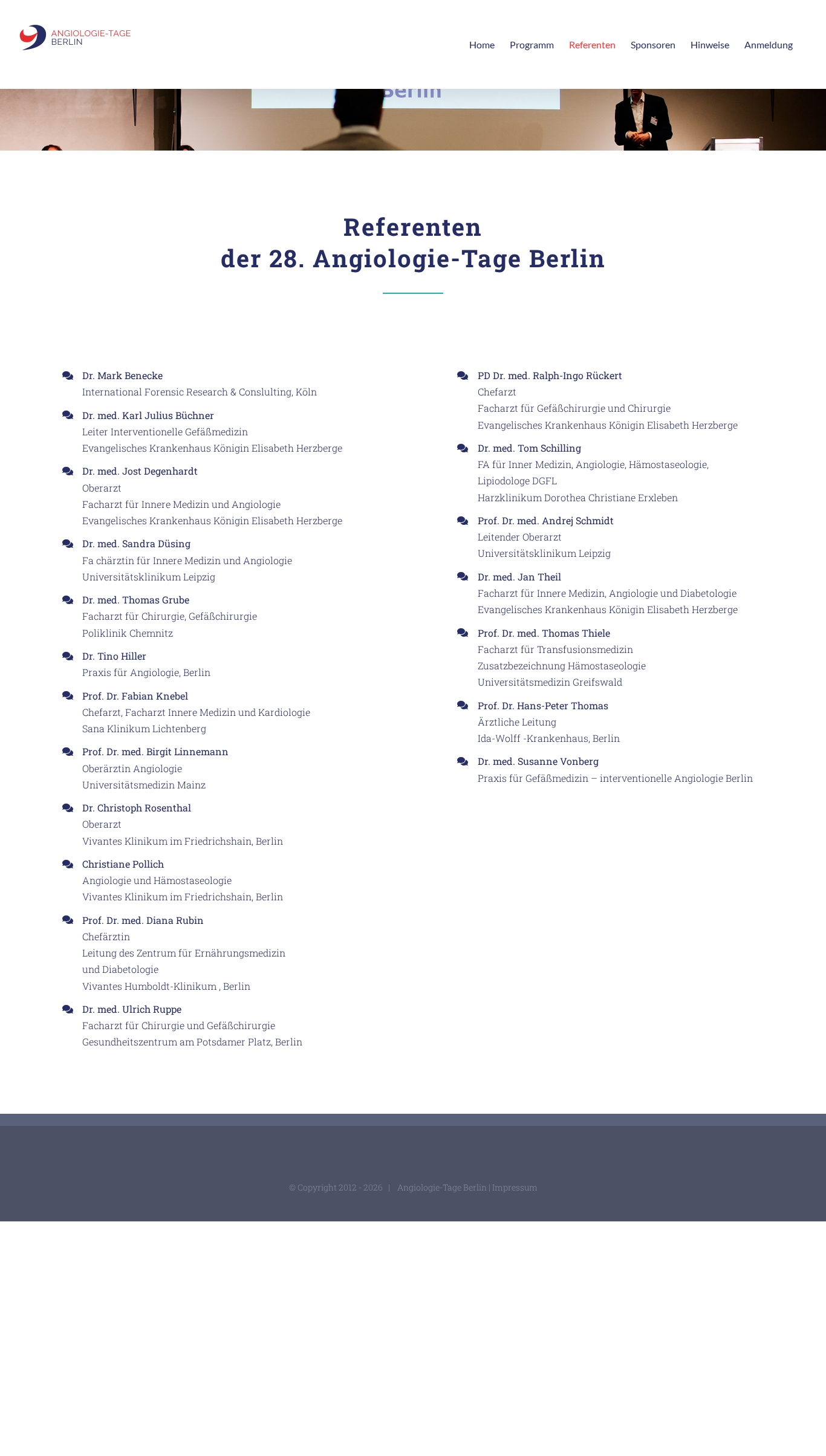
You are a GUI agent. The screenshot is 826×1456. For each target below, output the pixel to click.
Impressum (515, 1187)
